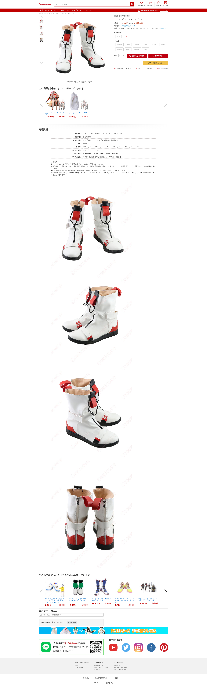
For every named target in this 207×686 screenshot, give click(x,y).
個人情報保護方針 (101, 678)
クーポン (97, 669)
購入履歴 (165, 4)
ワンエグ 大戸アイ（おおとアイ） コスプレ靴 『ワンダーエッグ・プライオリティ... (54, 600)
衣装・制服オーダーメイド (49, 10)
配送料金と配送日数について (123, 667)
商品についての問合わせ (144, 68)
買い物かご (141, 4)
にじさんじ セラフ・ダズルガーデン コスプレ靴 (101, 599)
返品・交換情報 (162, 68)
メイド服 (89, 10)
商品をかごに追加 (136, 56)
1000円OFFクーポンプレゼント (72, 10)
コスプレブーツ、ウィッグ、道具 (48, 13)
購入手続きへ (158, 56)
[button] (41, 16)
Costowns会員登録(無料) (149, 10)
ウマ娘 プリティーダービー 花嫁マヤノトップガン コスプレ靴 (124, 600)
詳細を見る (164, 28)
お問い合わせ (79, 667)
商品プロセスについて (101, 667)
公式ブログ (110, 683)
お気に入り (150, 4)
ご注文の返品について (128, 26)
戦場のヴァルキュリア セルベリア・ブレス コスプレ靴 (147, 599)
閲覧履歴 (158, 4)
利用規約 (86, 678)
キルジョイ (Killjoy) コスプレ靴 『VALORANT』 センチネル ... (78, 600)
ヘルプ (77, 665)
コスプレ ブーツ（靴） (68, 13)
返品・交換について (120, 669)
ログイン (164, 10)
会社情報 (115, 678)
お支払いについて (119, 665)
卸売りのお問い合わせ (155, 63)
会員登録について (99, 665)
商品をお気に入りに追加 (122, 68)
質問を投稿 (72, 622)
